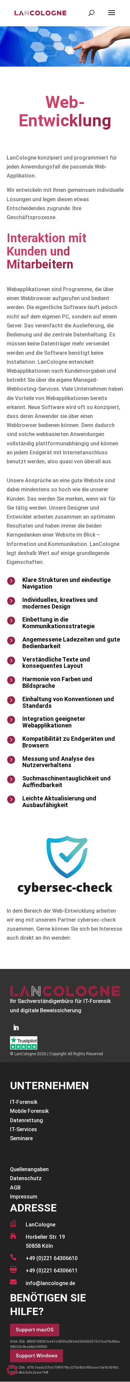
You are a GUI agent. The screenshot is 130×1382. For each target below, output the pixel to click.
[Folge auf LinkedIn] (16, 1028)
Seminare (21, 1138)
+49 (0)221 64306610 (52, 1258)
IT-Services (23, 1129)
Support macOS (35, 1330)
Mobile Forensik (29, 1111)
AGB (15, 1187)
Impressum (23, 1196)
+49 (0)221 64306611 (52, 1270)
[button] (12, 1370)
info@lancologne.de (50, 1283)
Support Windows (36, 1356)
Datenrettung (26, 1120)
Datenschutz (26, 1178)
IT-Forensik (23, 1102)
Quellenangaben (29, 1169)
